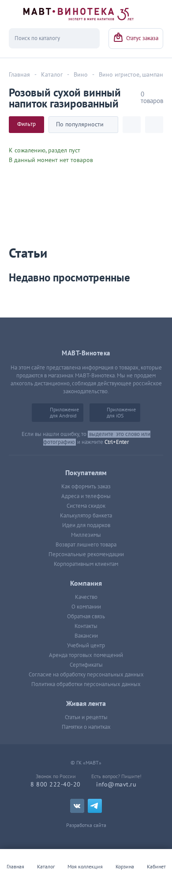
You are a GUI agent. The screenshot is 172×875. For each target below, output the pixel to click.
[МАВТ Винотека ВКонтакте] (77, 806)
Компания (86, 583)
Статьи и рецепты (86, 717)
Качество (86, 597)
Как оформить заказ (86, 486)
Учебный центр (86, 645)
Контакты (86, 626)
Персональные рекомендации (86, 554)
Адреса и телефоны (86, 496)
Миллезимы (86, 535)
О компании (86, 606)
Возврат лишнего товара (86, 544)
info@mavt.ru (116, 784)
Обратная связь (86, 616)
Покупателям (86, 473)
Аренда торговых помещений (86, 655)
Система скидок (86, 505)
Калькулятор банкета (86, 515)
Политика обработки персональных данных (86, 684)
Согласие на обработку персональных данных (86, 674)
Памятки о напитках (86, 727)
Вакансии (86, 635)
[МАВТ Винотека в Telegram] (95, 806)
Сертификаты (86, 664)
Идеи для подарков (86, 525)
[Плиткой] (132, 124)
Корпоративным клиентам (86, 564)
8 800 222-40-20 (55, 784)
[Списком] (154, 124)
